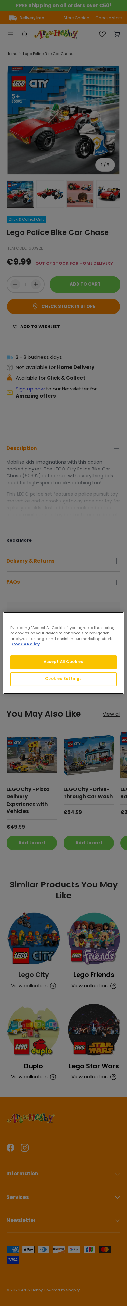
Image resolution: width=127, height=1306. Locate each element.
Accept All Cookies (63, 661)
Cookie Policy (26, 644)
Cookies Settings (63, 678)
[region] (63, 653)
